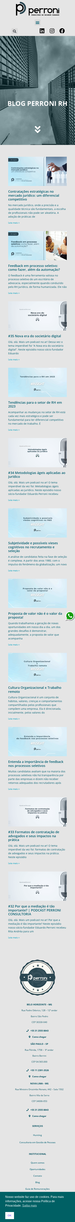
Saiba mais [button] (29, 1205)
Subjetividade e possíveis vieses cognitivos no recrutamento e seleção (33, 547)
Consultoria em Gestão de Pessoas (37, 1142)
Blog (37, 1182)
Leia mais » (13, 222)
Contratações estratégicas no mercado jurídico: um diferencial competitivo (33, 195)
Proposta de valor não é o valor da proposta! (35, 615)
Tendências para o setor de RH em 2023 (35, 404)
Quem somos (37, 1162)
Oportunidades (37, 1169)
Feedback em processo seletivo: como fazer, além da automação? (34, 268)
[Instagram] (52, 31)
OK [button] (9, 1215)
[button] (38, 22)
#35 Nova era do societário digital (34, 336)
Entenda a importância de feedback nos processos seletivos (35, 763)
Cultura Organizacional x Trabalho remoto (34, 689)
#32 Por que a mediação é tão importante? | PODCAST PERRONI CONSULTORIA (34, 910)
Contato (37, 1175)
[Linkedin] (42, 31)
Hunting (37, 1135)
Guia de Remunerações (37, 1188)
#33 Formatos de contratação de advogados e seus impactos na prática (33, 836)
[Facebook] (62, 31)
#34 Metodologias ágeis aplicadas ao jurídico (36, 475)
